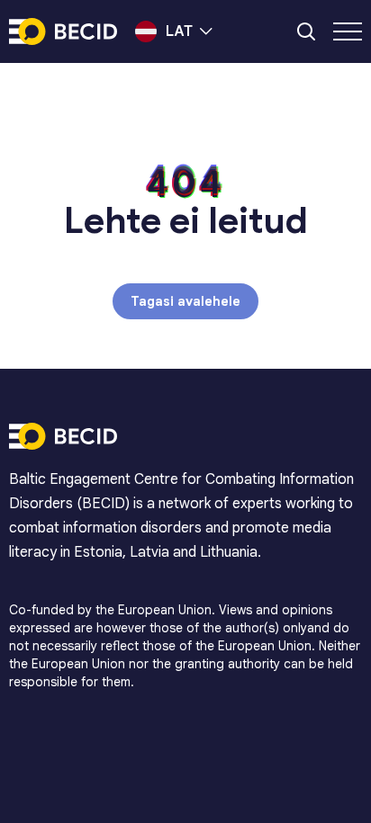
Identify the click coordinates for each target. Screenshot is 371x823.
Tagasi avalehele (185, 301)
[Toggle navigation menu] (347, 31)
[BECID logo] (63, 31)
